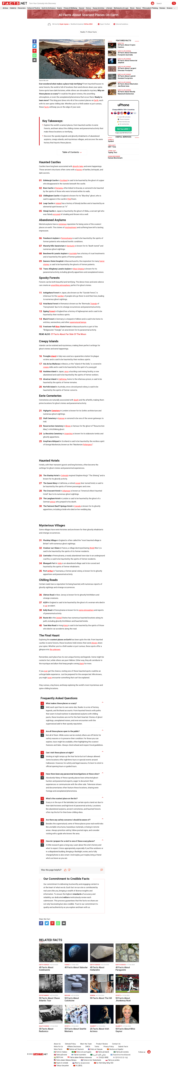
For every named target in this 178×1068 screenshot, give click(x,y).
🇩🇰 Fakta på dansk (102, 1052)
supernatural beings (78, 322)
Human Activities (98, 8)
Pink (69, 199)
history (79, 170)
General (81, 8)
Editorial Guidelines (122, 24)
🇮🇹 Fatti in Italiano (60, 1052)
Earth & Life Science (49, 8)
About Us (57, 1044)
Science (169, 8)
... (174, 8)
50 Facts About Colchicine (72, 999)
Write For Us (58, 1047)
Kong (65, 625)
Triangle (93, 304)
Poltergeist (87, 444)
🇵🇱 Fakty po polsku (112, 1060)
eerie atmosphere (86, 610)
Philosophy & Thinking (150, 8)
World (92, 548)
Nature (138, 8)
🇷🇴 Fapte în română (61, 1063)
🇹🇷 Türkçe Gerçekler (61, 1066)
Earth (96, 100)
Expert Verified (105, 24)
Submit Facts (123, 1047)
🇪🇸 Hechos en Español (115, 1049)
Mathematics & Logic (121, 8)
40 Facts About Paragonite (123, 968)
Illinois (68, 426)
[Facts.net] (14, 3)
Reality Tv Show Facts (88, 32)
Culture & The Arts (33, 8)
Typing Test (112, 152)
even (50, 678)
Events (59, 8)
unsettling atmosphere (60, 285)
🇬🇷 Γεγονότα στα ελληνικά (120, 1055)
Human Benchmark (115, 158)
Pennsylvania (66, 238)
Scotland (63, 180)
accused (56, 214)
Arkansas (66, 491)
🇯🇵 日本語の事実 (102, 1057)
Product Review (102, 1044)
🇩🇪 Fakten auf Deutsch (75, 1049)
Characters (22, 8)
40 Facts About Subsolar (76, 967)
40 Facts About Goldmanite (46, 968)
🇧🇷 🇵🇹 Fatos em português (81, 1052)
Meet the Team (86, 1044)
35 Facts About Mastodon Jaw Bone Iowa (128, 85)
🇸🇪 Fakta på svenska (121, 1052)
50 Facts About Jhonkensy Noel (123, 999)
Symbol (111, 141)
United (59, 618)
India (60, 563)
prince (52, 502)
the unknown (55, 649)
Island (53, 356)
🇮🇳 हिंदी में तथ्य (58, 1057)
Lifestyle (109, 8)
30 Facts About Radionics (46, 1030)
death (76, 400)
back (82, 663)
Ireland (58, 203)
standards (77, 894)
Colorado (64, 475)
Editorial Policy (70, 1044)
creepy (46, 367)
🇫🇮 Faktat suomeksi (78, 1055)
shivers (94, 643)
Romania (59, 188)
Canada (77, 506)
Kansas (61, 418)
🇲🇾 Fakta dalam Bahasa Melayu (65, 1060)
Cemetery (56, 411)
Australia (73, 253)
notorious (63, 224)
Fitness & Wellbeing (70, 8)
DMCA (87, 1047)
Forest (52, 311)
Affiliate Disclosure (74, 1047)
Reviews (162, 8)
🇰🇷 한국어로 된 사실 (120, 1057)
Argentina (68, 434)
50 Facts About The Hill (101, 998)
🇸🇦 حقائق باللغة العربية (98, 1055)
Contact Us (116, 1044)
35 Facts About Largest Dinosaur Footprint (127, 69)
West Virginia (78, 269)
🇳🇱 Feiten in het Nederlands (91, 1060)
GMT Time (112, 147)
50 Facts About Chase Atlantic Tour (49, 999)
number (60, 296)
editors (66, 897)
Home (81, 10)
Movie (132, 8)
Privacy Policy (109, 1047)
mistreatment (71, 227)
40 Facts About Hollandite (97, 968)
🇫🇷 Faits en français (95, 1049)
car (46, 606)
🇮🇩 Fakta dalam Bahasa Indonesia (79, 1057)
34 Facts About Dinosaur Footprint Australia (127, 54)
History (88, 8)
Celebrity (13, 8)
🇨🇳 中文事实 (77, 1066)
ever (46, 671)
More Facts (58, 1049)
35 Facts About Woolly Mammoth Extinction (126, 93)
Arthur (50, 571)
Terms (96, 1047)
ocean (77, 483)
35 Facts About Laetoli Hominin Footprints (126, 77)
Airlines (5, 8)
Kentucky (71, 246)
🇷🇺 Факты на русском (81, 1063)
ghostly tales (78, 166)
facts (46, 107)
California (62, 379)
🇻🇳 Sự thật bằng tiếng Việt (103, 1063)
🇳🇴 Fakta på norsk (60, 1055)
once (66, 371)
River (58, 326)
